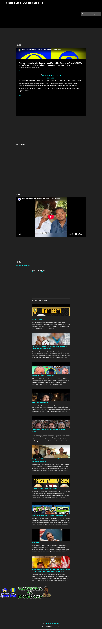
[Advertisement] (23, 16)
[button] (20, 70)
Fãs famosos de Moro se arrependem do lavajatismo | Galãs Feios (49, 515)
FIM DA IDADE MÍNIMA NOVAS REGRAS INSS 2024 (45, 488)
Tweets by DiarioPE (37, 272)
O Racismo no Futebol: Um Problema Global (43, 375)
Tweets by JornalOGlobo (23, 265)
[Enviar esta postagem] (20, 96)
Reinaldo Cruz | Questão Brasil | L (24, 2)
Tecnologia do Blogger (52, 623)
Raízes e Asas (35, 542)
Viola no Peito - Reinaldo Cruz (40, 402)
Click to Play (51, 78)
